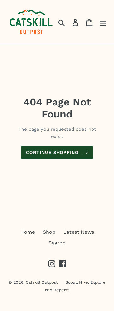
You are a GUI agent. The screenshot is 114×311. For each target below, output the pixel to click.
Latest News (78, 232)
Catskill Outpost (42, 282)
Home (27, 232)
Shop (49, 232)
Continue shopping (52, 152)
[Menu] (103, 23)
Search (57, 243)
